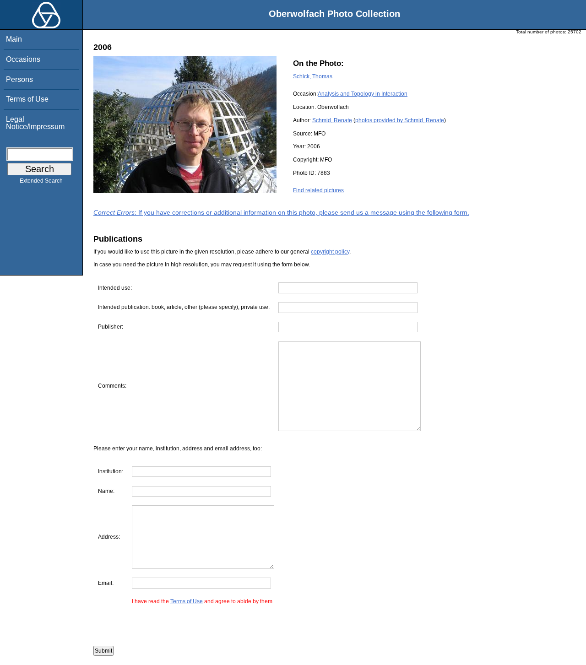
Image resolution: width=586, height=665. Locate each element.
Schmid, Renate (332, 120)
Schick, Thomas (312, 76)
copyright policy (330, 252)
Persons (19, 79)
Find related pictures (318, 190)
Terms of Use (27, 99)
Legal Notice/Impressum (35, 122)
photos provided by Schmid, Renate (399, 120)
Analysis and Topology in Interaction (362, 94)
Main (14, 39)
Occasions (23, 59)
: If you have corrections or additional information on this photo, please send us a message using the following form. (281, 212)
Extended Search (41, 181)
